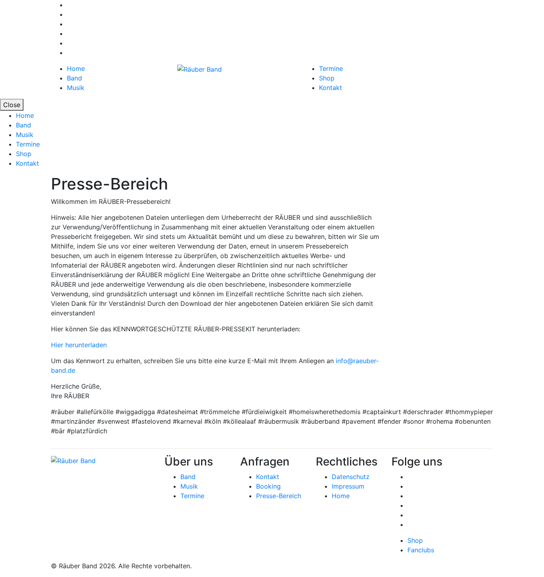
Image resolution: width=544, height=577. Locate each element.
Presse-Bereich (278, 496)
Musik (75, 88)
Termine (331, 68)
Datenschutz (351, 477)
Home (76, 68)
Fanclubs (420, 550)
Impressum (348, 486)
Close (11, 105)
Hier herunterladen (79, 345)
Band (74, 78)
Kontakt (330, 88)
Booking (268, 486)
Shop (327, 78)
